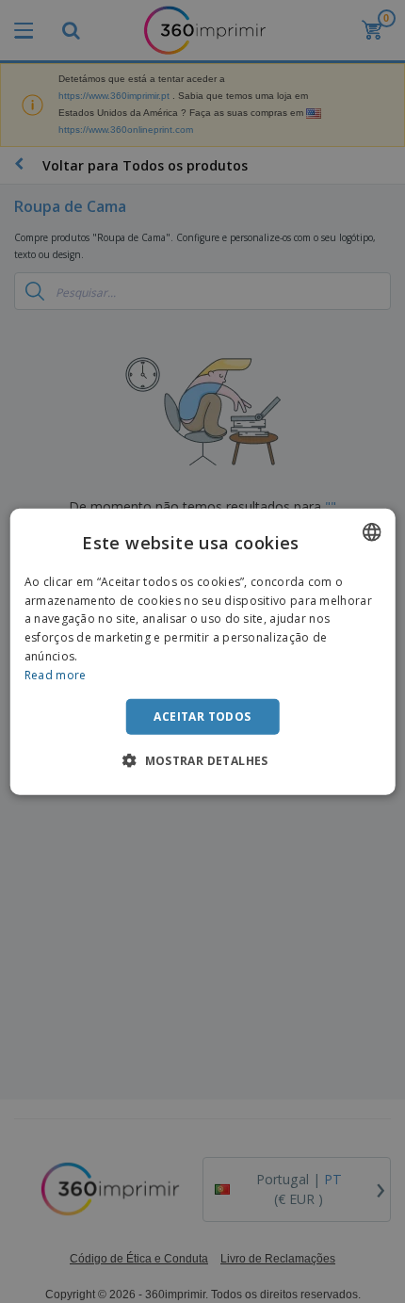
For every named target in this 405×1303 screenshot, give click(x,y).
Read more (55, 675)
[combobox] (371, 531)
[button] (202, 760)
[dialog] (203, 651)
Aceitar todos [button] (202, 716)
